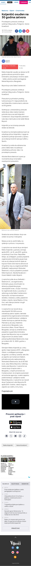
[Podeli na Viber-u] (24, 31)
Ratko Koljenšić (8, 445)
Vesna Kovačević (21, 445)
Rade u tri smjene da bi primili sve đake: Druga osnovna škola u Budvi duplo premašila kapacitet (15, 521)
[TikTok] (24, 436)
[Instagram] (20, 436)
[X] (11, 436)
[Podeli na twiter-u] (20, 31)
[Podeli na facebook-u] (16, 31)
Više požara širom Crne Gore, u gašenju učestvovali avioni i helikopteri (14, 497)
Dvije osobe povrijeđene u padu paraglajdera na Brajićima (14, 490)
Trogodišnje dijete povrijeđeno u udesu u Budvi (14, 505)
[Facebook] (6, 436)
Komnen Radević (8, 61)
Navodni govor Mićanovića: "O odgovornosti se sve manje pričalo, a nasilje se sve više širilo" (15, 512)
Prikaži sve (15, 528)
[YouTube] (15, 436)
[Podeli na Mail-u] (27, 31)
